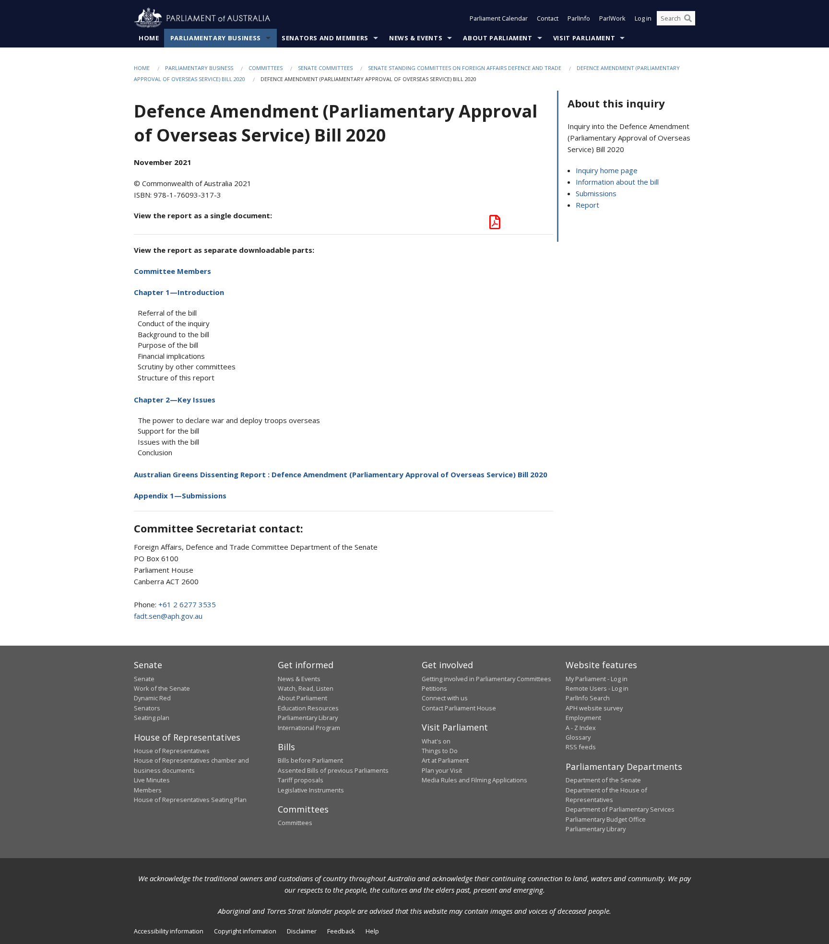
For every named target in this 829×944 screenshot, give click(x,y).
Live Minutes (152, 780)
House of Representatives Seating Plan (190, 799)
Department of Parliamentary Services (620, 809)
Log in (643, 18)
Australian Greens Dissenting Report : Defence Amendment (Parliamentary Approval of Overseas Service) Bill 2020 (340, 474)
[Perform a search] (688, 18)
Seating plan (151, 717)
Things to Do (440, 750)
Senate (144, 678)
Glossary (578, 737)
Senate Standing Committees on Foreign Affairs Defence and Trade (464, 67)
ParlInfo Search (588, 698)
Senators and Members (325, 38)
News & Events (415, 38)
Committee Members (172, 271)
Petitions (434, 688)
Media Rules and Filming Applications (474, 780)
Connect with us (445, 698)
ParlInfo (579, 18)
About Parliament (497, 38)
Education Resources (308, 708)
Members (148, 790)
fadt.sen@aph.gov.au (168, 616)
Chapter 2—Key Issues (174, 399)
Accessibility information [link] (168, 931)
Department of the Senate (603, 780)
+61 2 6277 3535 (187, 604)
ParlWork (612, 18)
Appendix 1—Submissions (180, 495)
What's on (436, 741)
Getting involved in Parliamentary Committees (486, 678)
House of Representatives (172, 750)
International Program (309, 727)
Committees (266, 67)
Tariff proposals (300, 780)
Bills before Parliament (310, 760)
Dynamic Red (152, 698)
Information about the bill (617, 182)
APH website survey (594, 708)
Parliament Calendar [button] (499, 18)
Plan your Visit (442, 770)
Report (587, 205)
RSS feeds (581, 747)
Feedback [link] (341, 931)
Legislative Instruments (311, 790)
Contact (547, 18)
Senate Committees (325, 67)
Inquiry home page (607, 170)
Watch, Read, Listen (305, 688)
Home (149, 38)
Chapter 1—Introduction (179, 292)
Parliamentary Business (215, 38)
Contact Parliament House (459, 708)
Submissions (596, 193)
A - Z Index (581, 727)
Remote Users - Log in (597, 688)
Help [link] (372, 931)
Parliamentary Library (308, 717)
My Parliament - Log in (597, 678)
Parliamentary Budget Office (606, 819)
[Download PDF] (495, 224)
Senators (147, 708)
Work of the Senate (162, 688)
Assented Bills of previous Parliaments (333, 770)
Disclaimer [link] (302, 931)
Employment (583, 717)
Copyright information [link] (245, 931)
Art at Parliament (445, 760)
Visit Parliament (584, 38)
